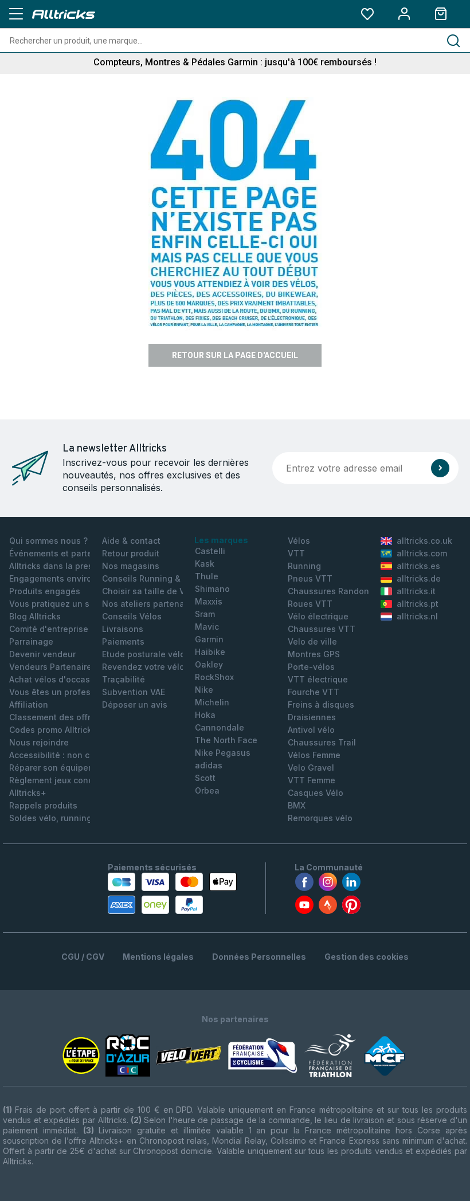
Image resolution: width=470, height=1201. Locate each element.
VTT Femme (311, 780)
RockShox (214, 677)
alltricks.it (416, 591)
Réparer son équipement (58, 767)
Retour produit (130, 553)
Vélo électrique (318, 616)
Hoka (205, 715)
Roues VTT (310, 604)
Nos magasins (130, 566)
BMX (297, 805)
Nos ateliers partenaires (150, 604)
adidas (208, 765)
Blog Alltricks (35, 616)
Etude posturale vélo (143, 654)
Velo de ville (312, 641)
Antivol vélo (311, 730)
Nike (204, 689)
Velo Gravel (311, 767)
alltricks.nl (417, 616)
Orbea (207, 790)
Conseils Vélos (132, 616)
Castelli (210, 551)
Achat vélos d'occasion (56, 679)
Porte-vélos (311, 667)
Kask (204, 563)
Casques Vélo (315, 793)
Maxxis (208, 601)
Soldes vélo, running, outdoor (68, 818)
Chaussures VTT (321, 629)
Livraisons (122, 629)
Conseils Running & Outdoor (159, 578)
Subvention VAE (133, 692)
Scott (205, 778)
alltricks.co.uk (424, 540)
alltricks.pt (417, 604)
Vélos (299, 540)
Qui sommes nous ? (48, 540)
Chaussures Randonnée (336, 591)
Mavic (207, 626)
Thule (206, 576)
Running (304, 566)
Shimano (212, 589)
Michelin (212, 702)
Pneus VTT (310, 578)
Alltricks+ (27, 793)
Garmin (209, 639)
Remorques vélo (320, 818)
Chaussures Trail (322, 742)
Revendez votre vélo (143, 667)
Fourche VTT (313, 692)
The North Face (226, 740)
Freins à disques (321, 704)
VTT (296, 553)
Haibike (210, 652)
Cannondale (219, 727)
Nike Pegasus (222, 753)
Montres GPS (314, 654)
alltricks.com (422, 553)
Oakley (209, 664)
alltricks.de (419, 578)
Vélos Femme (314, 755)
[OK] (440, 468)
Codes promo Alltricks (52, 730)
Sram (205, 614)
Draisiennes (312, 717)
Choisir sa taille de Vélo (149, 591)
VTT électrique (318, 679)
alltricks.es (418, 566)
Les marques (221, 540)
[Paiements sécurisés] (172, 893)
